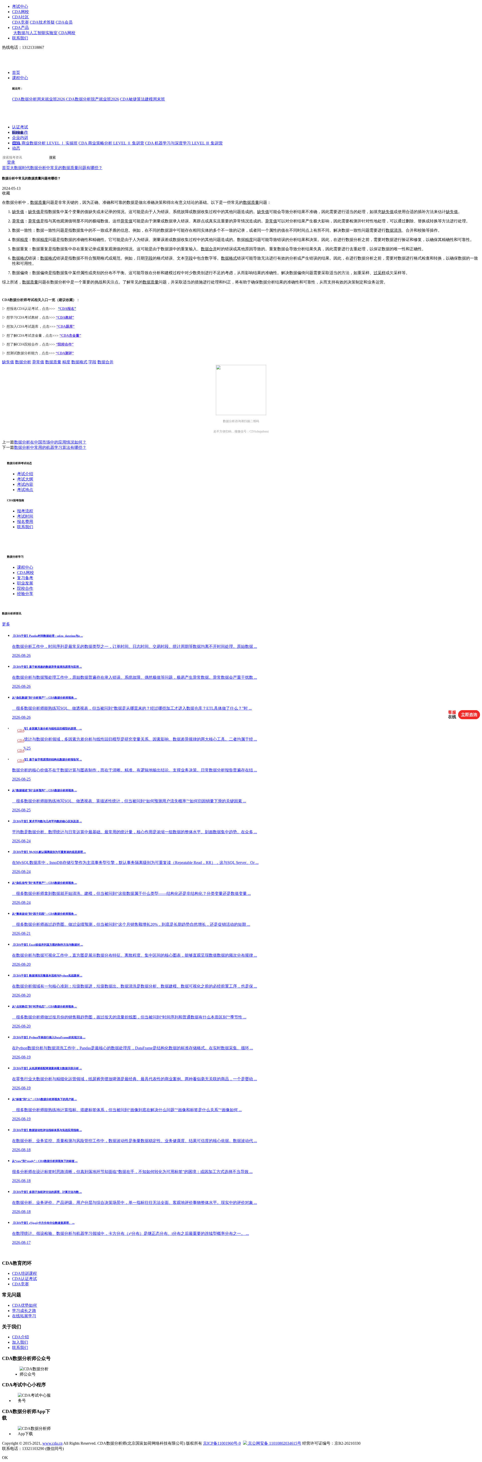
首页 (16, 73)
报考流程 (25, 511)
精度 (24, 239)
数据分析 (23, 362)
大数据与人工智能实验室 (35, 33)
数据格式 (20, 258)
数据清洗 (394, 230)
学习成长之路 (24, 1310)
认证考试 (20, 127)
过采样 (380, 273)
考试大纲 (25, 479)
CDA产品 (20, 27)
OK (5, 1457)
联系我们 (20, 38)
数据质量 (38, 202)
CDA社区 (20, 17)
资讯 (16, 143)
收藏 (6, 193)
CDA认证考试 (24, 1279)
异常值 (18, 221)
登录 (11, 162)
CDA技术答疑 (42, 22)
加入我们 (20, 1342)
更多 (6, 624)
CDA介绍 (20, 1337)
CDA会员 (64, 22)
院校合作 (20, 132)
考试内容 (25, 484)
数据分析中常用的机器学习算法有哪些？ (50, 447)
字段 (149, 258)
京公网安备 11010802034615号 (274, 1443)
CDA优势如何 (24, 1305)
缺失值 (18, 212)
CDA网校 (20, 12)
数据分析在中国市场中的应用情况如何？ (50, 442)
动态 (16, 148)
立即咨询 (469, 714)
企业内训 (20, 138)
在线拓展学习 (24, 1316)
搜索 (52, 158)
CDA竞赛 (20, 22)
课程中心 (20, 78)
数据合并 (209, 249)
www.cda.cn (52, 1443)
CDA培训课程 (24, 1273)
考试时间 (25, 516)
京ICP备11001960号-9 (222, 1443)
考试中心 (20, 6)
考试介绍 (25, 474)
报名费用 (25, 521)
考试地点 (25, 490)
